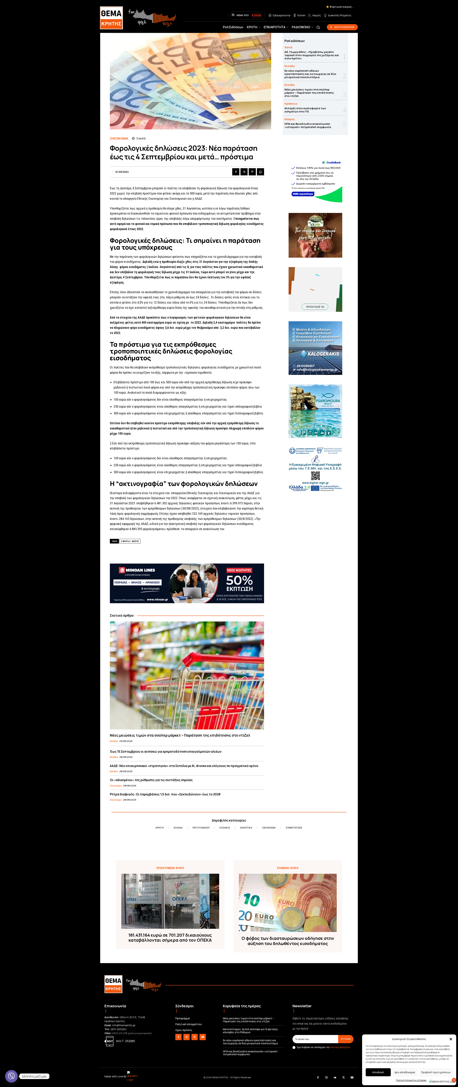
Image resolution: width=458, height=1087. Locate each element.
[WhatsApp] (260, 171)
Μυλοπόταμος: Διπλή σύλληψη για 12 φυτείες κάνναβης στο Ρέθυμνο (250, 1030)
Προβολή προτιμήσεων (436, 1072)
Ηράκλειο (290, 103)
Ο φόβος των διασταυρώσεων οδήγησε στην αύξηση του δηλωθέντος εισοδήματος (288, 941)
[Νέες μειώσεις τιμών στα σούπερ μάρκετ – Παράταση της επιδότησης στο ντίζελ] (187, 675)
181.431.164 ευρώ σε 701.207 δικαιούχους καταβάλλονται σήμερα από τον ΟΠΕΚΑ (170, 938)
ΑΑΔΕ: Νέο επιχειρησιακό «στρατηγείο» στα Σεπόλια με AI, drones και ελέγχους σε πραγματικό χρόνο (184, 766)
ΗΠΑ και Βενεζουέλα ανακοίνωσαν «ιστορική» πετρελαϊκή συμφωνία (307, 125)
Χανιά (288, 47)
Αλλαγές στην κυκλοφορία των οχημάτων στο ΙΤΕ (305, 109)
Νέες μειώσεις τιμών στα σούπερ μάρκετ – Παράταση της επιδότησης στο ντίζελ (180, 735)
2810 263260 (118, 1029)
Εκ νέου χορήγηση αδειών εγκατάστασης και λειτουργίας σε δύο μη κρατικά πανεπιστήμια (310, 74)
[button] (451, 1039)
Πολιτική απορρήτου (340, 1047)
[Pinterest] (252, 171)
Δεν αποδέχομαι (405, 1072)
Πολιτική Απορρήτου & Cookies (411, 1080)
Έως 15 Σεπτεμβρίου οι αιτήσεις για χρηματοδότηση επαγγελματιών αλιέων (165, 751)
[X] (244, 171)
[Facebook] (235, 171)
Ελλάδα (114, 741)
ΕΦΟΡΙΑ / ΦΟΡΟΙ (130, 541)
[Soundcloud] (335, 1077)
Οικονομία (119, 138)
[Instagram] (186, 1037)
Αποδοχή (378, 1072)
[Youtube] (202, 1037)
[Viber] (11, 1076)
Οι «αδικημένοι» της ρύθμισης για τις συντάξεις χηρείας (151, 780)
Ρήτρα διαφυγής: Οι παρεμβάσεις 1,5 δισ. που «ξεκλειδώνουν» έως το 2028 (165, 794)
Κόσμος (289, 119)
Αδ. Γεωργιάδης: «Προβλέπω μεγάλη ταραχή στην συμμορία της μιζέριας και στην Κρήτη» (311, 55)
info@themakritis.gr (123, 1025)
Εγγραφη (346, 1039)
